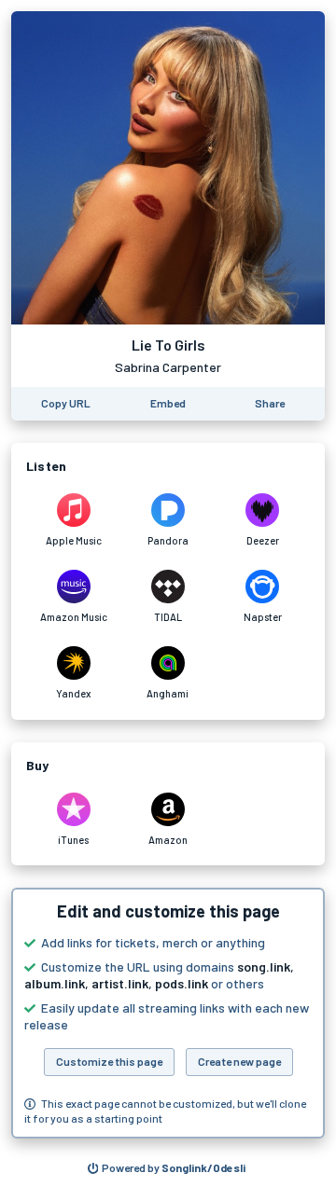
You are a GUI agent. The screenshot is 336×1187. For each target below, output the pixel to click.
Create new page (239, 1061)
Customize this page (109, 1061)
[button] (168, 1013)
